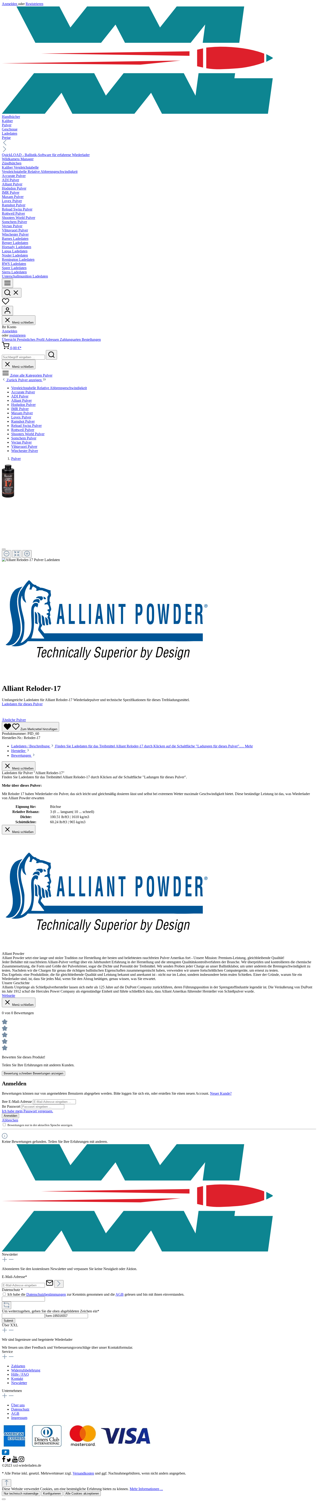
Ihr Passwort (11, 1106)
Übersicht (9, 339)
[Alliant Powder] (106, 677)
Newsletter (19, 1383)
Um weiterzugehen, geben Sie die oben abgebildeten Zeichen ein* (50, 1311)
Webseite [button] (8, 995)
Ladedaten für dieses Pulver (22, 704)
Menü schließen (22, 322)
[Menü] (7, 283)
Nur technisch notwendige (21, 1493)
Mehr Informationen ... (146, 1489)
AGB (119, 1294)
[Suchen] (11, 293)
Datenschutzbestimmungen (46, 1294)
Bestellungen (91, 339)
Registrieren (34, 4)
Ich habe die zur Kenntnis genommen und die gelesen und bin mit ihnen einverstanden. (95, 1294)
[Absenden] (59, 1284)
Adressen (52, 339)
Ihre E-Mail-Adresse (17, 1102)
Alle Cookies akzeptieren (82, 1493)
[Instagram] (21, 1461)
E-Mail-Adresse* (14, 1277)
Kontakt (17, 1379)
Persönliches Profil (31, 339)
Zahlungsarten (71, 339)
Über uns (18, 1405)
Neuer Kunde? (221, 1093)
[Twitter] (9, 1461)
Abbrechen (10, 1120)
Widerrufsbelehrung (25, 1370)
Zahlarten (18, 1366)
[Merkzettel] (5, 304)
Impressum (19, 1418)
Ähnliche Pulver (14, 720)
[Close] (4, 549)
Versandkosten (83, 1473)
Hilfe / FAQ (20, 1374)
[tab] (132, 746)
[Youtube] (15, 1461)
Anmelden (10, 4)
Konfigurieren (52, 1493)
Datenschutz (20, 1409)
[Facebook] (4, 1461)
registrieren (17, 335)
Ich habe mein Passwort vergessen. (27, 1111)
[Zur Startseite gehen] (159, 60)
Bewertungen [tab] (21, 755)
